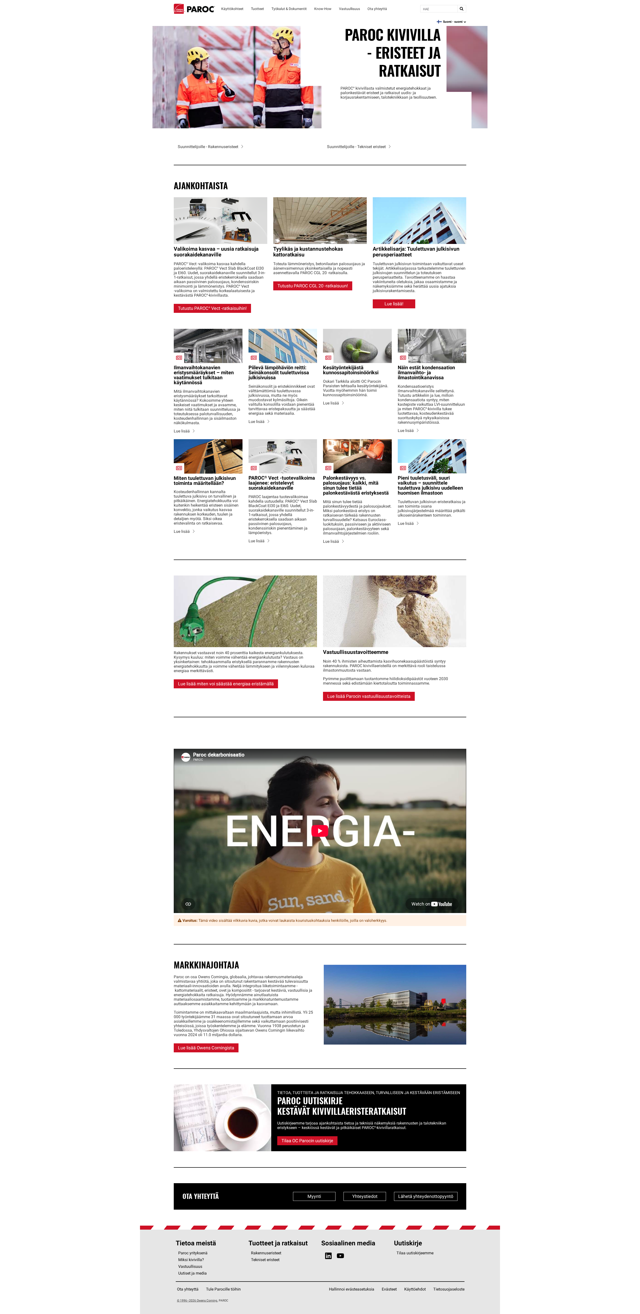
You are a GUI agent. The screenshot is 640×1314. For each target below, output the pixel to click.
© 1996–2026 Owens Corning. (197, 1300)
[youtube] (340, 1256)
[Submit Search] (461, 8)
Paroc (194, 9)
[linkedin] (328, 1256)
